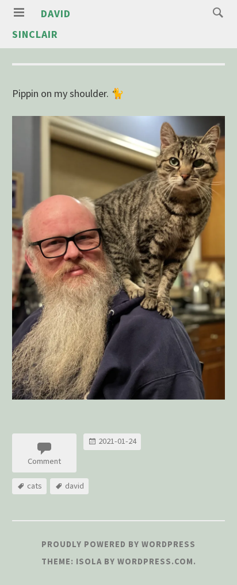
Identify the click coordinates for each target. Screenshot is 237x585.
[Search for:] (215, 11)
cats (34, 486)
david (74, 486)
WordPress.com (155, 561)
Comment (44, 461)
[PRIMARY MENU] (19, 13)
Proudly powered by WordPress (118, 544)
